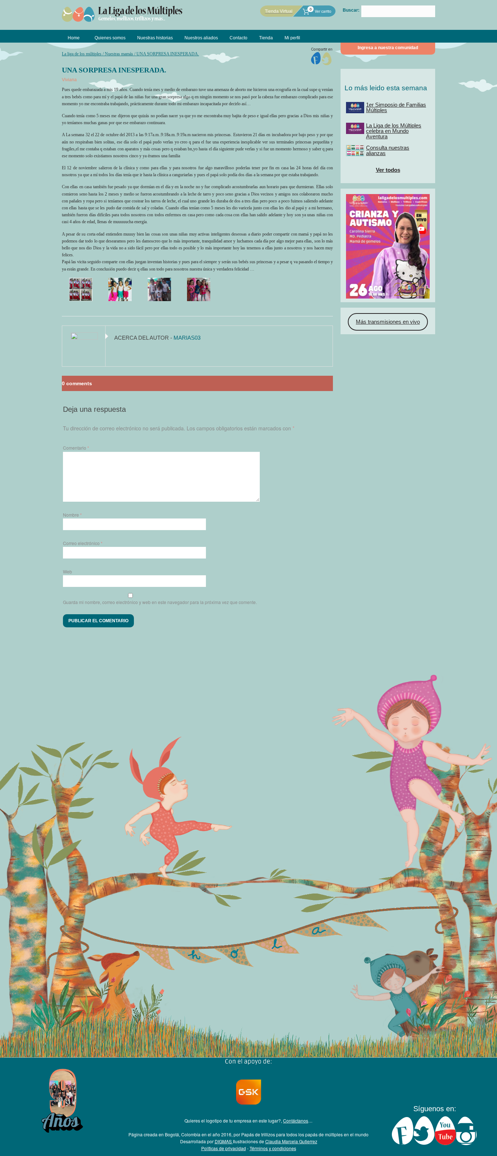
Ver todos (388, 170)
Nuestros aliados (201, 37)
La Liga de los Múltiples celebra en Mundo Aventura (393, 131)
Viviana (69, 79)
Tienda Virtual (279, 11)
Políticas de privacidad (223, 1148)
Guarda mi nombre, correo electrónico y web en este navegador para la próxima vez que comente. (160, 602)
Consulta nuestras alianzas (387, 150)
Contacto (238, 37)
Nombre (72, 515)
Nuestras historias (155, 37)
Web (67, 571)
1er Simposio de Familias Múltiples (396, 107)
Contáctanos (295, 1120)
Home (74, 37)
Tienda (266, 37)
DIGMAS (224, 1141)
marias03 (187, 338)
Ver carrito (320, 11)
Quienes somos (110, 37)
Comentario (76, 448)
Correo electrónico (83, 543)
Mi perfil (292, 37)
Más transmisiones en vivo (388, 322)
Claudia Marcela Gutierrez (291, 1141)
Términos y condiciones (273, 1148)
